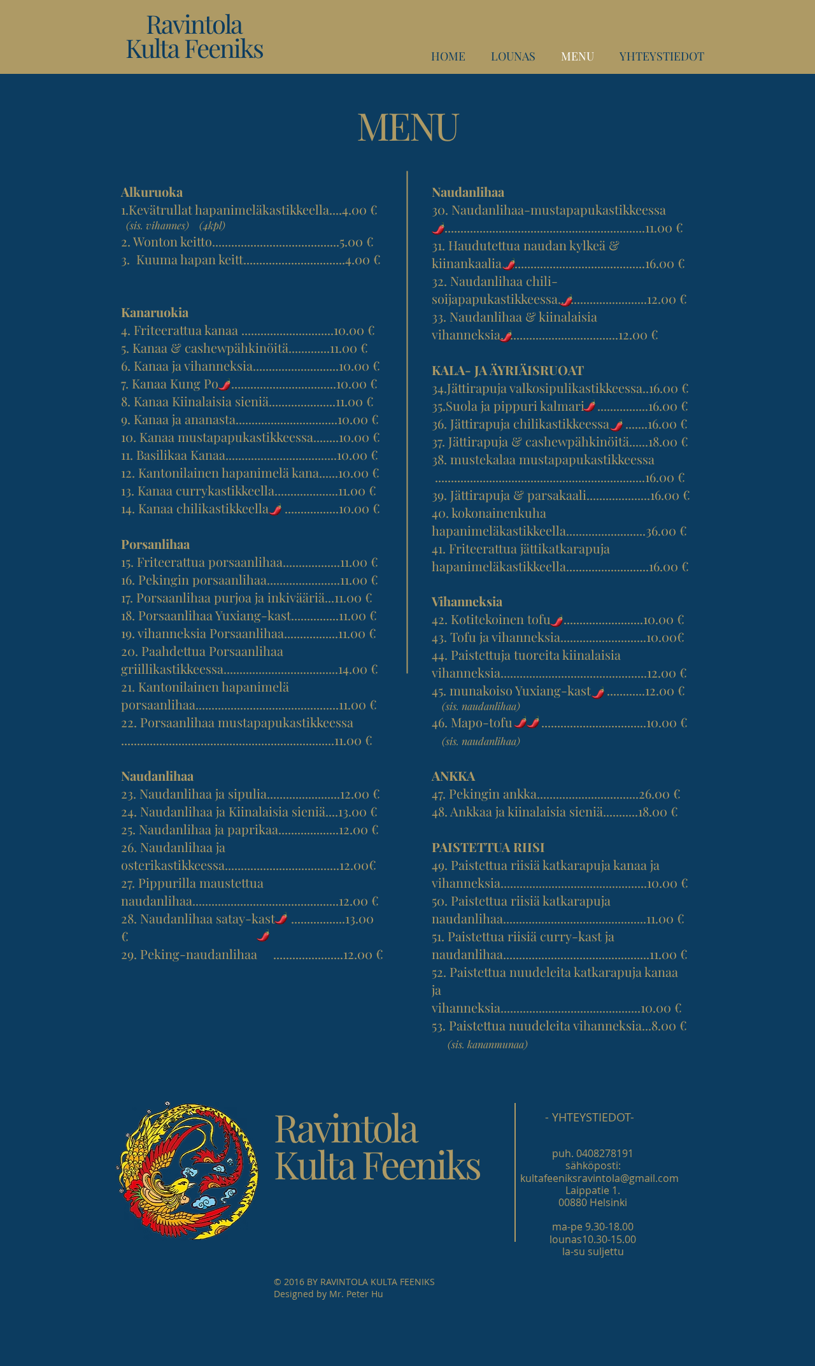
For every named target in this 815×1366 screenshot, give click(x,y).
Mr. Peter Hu (356, 1294)
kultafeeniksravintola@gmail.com (599, 1178)
